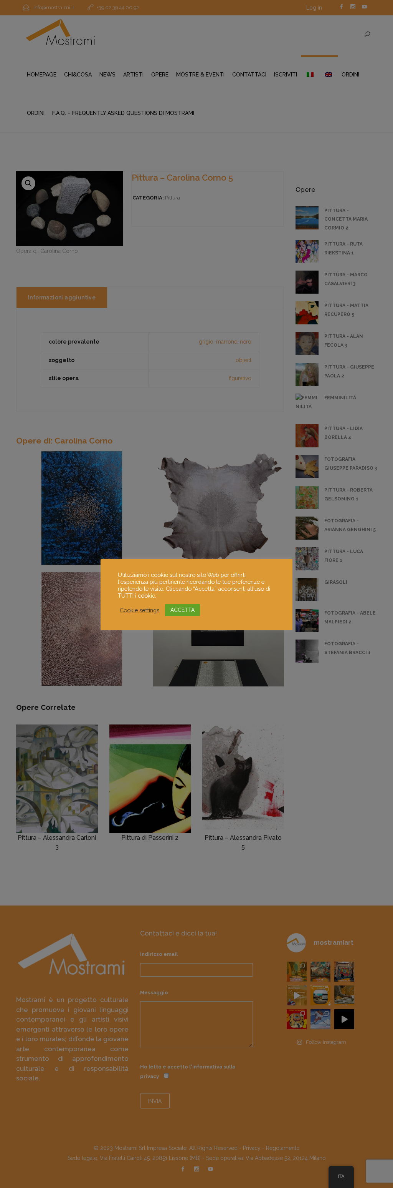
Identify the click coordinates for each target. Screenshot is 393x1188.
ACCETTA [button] (182, 610)
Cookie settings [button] (139, 610)
